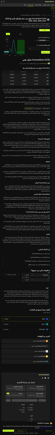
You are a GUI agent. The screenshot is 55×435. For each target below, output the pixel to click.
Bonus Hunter (38, 5)
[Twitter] (48, 378)
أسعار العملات (22, 409)
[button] (26, 253)
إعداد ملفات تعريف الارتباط (19, 433)
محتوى (52, 5)
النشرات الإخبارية (46, 5)
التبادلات (23, 412)
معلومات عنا (30, 407)
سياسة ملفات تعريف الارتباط (46, 427)
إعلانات (31, 418)
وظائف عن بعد (30, 421)
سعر (49, 15)
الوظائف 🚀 (30, 409)
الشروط (36, 433)
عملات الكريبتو (30, 5)
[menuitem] (53, 8)
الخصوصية (31, 433)
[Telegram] (42, 378)
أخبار (24, 407)
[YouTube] (45, 378)
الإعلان (25, 5)
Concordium (44, 15)
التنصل (27, 433)
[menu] (53, 12)
